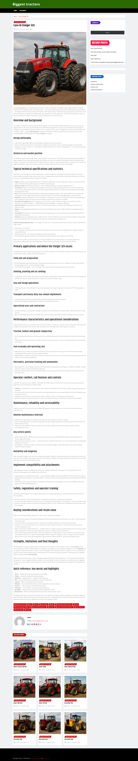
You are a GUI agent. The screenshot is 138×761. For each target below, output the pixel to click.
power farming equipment (38, 607)
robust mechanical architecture (64, 607)
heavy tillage (44, 604)
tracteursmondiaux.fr (96, 89)
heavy (36, 604)
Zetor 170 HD (43, 703)
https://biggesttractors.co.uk (40, 621)
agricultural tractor (20, 604)
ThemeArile (46, 758)
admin (17, 29)
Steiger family (19, 609)
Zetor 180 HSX (18, 703)
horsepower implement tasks (64, 604)
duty (30, 604)
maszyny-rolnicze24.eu (97, 84)
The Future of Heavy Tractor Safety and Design (103, 52)
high (52, 604)
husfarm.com (94, 87)
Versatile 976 (68, 703)
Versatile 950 (43, 739)
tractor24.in (94, 81)
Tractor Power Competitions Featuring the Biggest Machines (107, 62)
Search (95, 23)
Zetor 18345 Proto (70, 667)
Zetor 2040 (42, 667)
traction (28, 609)
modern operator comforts (22, 607)
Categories (23, 11)
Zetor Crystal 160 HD (20, 667)
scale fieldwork (80, 607)
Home (15, 11)
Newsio (39, 758)
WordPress (33, 758)
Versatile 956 (18, 739)
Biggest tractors (26, 4)
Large (76, 604)
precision (51, 607)
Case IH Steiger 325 (23, 16)
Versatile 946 (68, 739)
